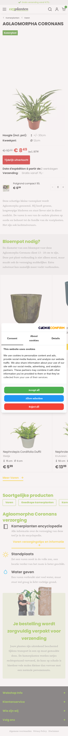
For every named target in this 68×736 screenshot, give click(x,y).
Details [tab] (56, 338)
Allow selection (34, 398)
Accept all (34, 390)
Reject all (34, 406)
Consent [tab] (12, 338)
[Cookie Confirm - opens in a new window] (51, 327)
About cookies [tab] (34, 338)
